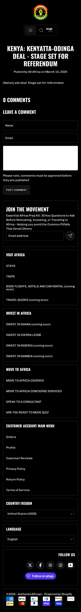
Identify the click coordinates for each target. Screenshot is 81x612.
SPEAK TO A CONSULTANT (23, 401)
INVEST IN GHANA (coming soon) (28, 324)
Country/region (19, 503)
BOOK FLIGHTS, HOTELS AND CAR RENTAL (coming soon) (40, 288)
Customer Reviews (19, 458)
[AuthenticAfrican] (40, 12)
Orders (11, 437)
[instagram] (50, 565)
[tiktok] (60, 565)
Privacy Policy (15, 468)
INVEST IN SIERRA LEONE (23, 335)
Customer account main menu (30, 426)
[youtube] (70, 565)
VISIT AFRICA (15, 254)
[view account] (50, 30)
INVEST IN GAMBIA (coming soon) (29, 356)
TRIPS (10, 276)
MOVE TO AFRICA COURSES (25, 380)
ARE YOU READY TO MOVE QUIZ (27, 412)
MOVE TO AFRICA (18, 369)
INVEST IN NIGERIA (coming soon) (29, 345)
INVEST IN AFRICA (18, 313)
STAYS (10, 266)
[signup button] (70, 236)
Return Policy (15, 479)
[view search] (41, 30)
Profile (11, 447)
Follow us (66, 554)
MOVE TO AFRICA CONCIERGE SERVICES (34, 391)
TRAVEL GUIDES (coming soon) (27, 300)
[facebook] (40, 565)
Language (13, 529)
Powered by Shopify (58, 594)
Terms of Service (18, 490)
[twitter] (30, 565)
